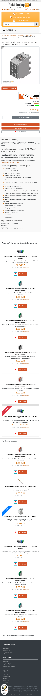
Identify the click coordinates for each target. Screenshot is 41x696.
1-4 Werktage (35, 103)
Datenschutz (7, 661)
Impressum (7, 680)
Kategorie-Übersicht (9, 666)
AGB (5, 678)
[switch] (4, 693)
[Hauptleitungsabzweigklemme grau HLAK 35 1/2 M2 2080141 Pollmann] (20, 83)
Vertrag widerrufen (9, 665)
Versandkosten (35, 112)
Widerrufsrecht (8, 663)
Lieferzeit (6, 654)
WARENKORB (34, 9)
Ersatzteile (28, 688)
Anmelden (7, 675)
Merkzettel (9, 9)
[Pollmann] (29, 96)
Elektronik (34, 688)
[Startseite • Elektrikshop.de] (20, 5)
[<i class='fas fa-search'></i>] (36, 24)
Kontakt (6, 682)
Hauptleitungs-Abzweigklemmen (10, 162)
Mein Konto (7, 676)
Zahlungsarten (8, 650)
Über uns (6, 648)
